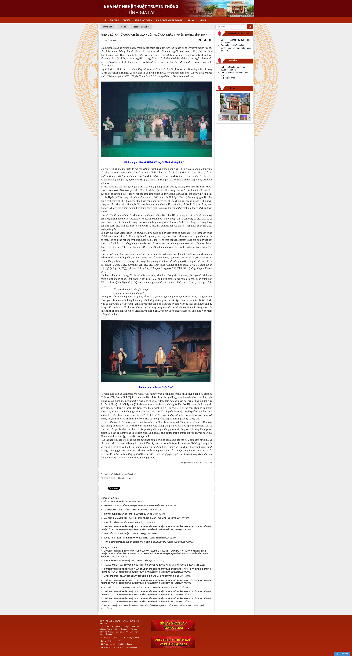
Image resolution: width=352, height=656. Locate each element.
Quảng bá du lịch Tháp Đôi (232, 45)
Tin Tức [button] (126, 20)
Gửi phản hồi (343, 653)
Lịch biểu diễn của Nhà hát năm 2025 (234, 74)
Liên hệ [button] (203, 20)
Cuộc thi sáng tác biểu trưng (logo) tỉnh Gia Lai (236, 41)
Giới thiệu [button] (114, 20)
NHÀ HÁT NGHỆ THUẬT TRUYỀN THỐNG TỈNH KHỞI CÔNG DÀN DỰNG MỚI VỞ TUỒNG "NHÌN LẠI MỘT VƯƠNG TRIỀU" (155, 605)
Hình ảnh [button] (191, 20)
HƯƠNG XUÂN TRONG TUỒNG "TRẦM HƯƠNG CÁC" (126, 509)
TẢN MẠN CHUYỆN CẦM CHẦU (117, 501)
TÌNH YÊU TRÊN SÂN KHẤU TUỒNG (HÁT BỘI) (123, 522)
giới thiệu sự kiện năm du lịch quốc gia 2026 (236, 49)
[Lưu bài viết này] (210, 40)
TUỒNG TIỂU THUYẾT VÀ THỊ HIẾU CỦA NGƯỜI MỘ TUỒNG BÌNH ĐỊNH (134, 537)
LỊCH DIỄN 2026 (228, 78)
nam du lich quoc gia (238, 33)
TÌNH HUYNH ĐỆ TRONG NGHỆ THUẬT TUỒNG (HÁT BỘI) (128, 560)
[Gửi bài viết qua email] (200, 40)
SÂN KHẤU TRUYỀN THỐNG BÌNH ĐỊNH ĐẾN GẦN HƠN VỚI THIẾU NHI (134, 505)
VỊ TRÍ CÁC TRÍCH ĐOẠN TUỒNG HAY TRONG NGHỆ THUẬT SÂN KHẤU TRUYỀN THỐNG (141, 576)
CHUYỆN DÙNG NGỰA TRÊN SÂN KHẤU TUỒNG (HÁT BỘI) (129, 514)
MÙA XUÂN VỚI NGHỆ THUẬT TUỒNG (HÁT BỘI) (124, 533)
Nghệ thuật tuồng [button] (143, 20)
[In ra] (205, 40)
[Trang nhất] (105, 20)
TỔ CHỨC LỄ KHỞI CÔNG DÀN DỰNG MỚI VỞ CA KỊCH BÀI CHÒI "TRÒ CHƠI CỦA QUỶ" (141, 587)
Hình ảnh (232, 88)
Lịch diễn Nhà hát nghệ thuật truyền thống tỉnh (233, 68)
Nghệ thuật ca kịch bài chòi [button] (169, 20)
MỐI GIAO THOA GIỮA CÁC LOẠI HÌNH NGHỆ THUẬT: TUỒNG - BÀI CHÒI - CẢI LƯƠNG (141, 518)
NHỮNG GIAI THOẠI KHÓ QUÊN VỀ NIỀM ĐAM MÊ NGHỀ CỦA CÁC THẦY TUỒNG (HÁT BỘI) (143, 542)
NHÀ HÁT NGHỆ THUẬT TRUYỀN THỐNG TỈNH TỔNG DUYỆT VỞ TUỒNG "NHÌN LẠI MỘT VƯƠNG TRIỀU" (148, 565)
